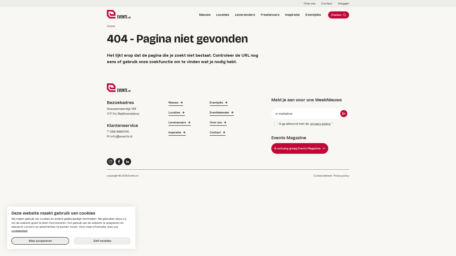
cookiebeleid (19, 231)
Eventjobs (313, 15)
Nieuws (205, 15)
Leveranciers (245, 15)
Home (111, 26)
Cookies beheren (322, 175)
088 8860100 (119, 132)
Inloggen (343, 3)
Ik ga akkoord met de (305, 124)
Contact (326, 3)
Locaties (222, 15)
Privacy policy (341, 175)
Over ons (309, 3)
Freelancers (270, 15)
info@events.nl (121, 136)
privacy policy (320, 124)
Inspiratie (292, 15)
